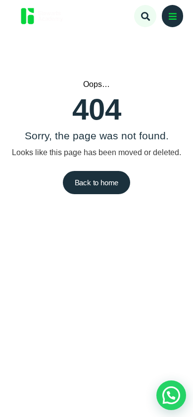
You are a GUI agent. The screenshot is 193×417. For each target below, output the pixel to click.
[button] (172, 16)
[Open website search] (145, 16)
